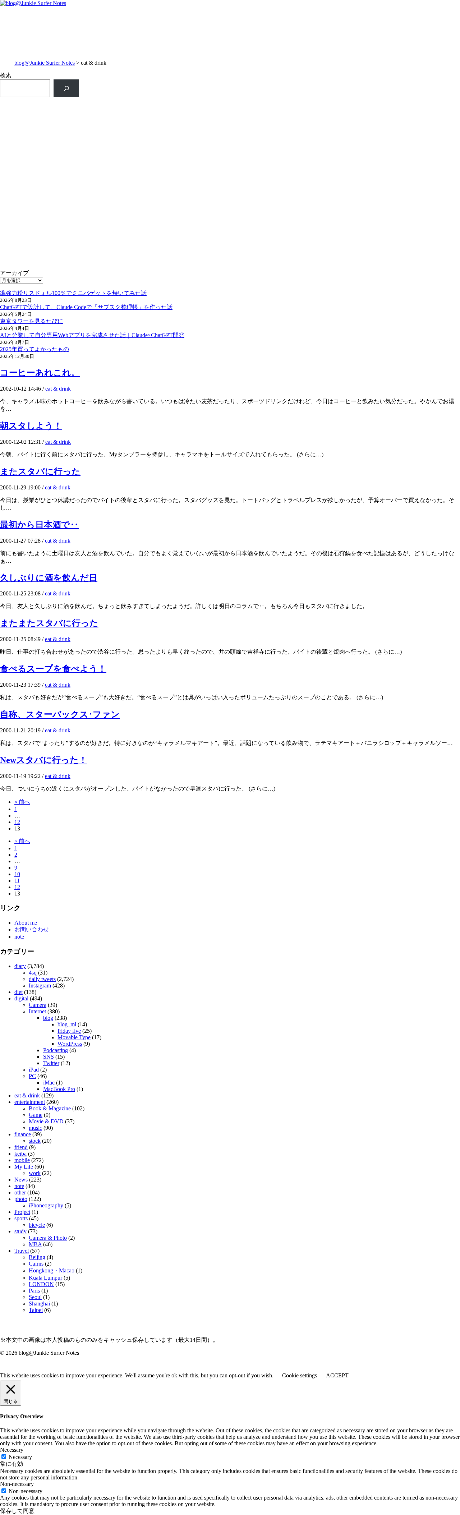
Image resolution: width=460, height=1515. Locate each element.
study (20, 1231)
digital (21, 998)
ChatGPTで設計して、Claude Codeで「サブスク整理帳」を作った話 (86, 307)
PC (32, 1076)
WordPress (70, 1044)
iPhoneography (46, 1205)
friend (21, 1147)
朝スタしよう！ (31, 425)
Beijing (37, 1257)
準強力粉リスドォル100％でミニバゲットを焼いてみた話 (73, 293)
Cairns (36, 1264)
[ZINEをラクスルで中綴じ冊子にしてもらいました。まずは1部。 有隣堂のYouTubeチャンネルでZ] (114, 116)
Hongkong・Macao (51, 1270)
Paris (34, 1291)
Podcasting (55, 1050)
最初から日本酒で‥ (39, 524)
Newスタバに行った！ (43, 760)
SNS (48, 1057)
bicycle (37, 1225)
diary (20, 966)
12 (17, 822)
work (35, 1173)
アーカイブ (14, 273)
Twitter (51, 1063)
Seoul (35, 1297)
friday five (69, 1031)
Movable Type (74, 1037)
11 (17, 881)
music (35, 1128)
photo (20, 1199)
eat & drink (58, 389)
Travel (21, 1251)
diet (18, 992)
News (21, 1179)
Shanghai (39, 1303)
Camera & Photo (48, 1238)
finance (22, 1134)
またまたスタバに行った (49, 623)
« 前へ (22, 802)
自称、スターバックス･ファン (60, 714)
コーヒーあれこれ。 (40, 372)
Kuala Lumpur (45, 1278)
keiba (20, 1154)
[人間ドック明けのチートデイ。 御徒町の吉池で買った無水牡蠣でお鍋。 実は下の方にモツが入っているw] (345, 165)
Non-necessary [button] (17, 1484)
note (19, 937)
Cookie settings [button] (299, 1375)
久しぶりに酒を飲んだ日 (48, 577)
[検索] (66, 88)
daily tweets (42, 979)
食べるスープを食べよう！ (53, 668)
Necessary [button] (11, 1450)
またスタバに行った (40, 471)
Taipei (36, 1310)
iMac (49, 1082)
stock (35, 1141)
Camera (37, 1005)
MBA (35, 1244)
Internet (37, 1011)
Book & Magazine (50, 1108)
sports (21, 1218)
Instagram (40, 985)
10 (17, 874)
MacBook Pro (59, 1089)
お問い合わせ (31, 929)
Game (35, 1115)
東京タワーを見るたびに (31, 321)
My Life (23, 1167)
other (20, 1192)
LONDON (41, 1284)
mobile (22, 1160)
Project (22, 1212)
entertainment (29, 1102)
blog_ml (67, 1024)
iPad (34, 1070)
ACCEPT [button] (337, 1375)
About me (25, 923)
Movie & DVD (46, 1121)
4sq (33, 973)
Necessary (20, 1457)
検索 (6, 75)
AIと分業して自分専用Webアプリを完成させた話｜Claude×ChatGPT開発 (92, 335)
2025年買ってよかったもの (34, 349)
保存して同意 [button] (17, 1511)
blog (48, 1018)
